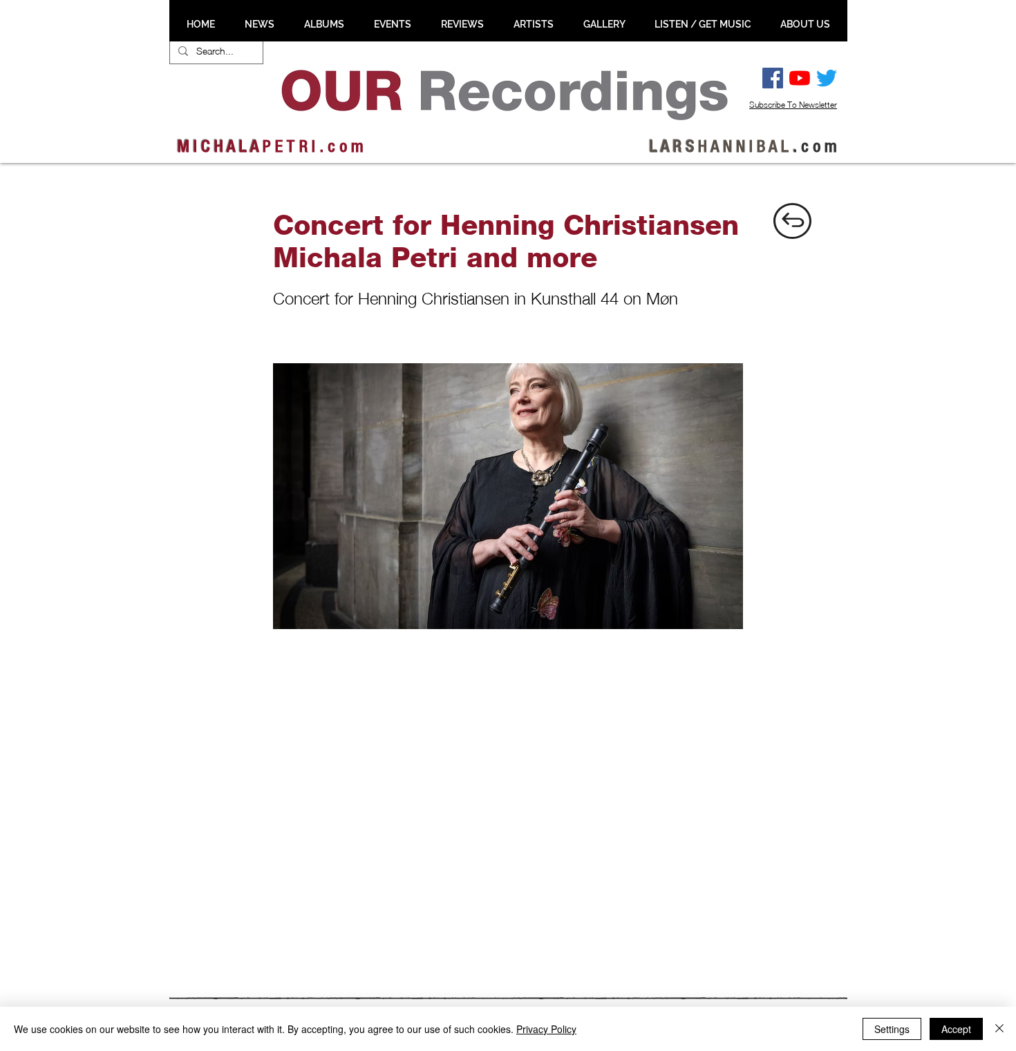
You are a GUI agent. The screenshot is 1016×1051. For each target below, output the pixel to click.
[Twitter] (826, 78)
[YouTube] (799, 78)
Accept (956, 1029)
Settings (892, 1029)
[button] (259, 24)
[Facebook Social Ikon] (772, 78)
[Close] (999, 1029)
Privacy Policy (546, 1029)
